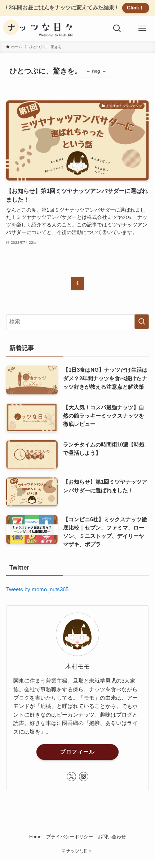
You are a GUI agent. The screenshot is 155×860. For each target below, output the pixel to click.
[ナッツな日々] (39, 28)
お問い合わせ (112, 836)
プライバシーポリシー (69, 836)
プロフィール (77, 752)
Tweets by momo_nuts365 (37, 589)
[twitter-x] (71, 776)
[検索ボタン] (117, 28)
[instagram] (83, 776)
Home (35, 836)
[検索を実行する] (141, 321)
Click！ (135, 7)
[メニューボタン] (142, 28)
